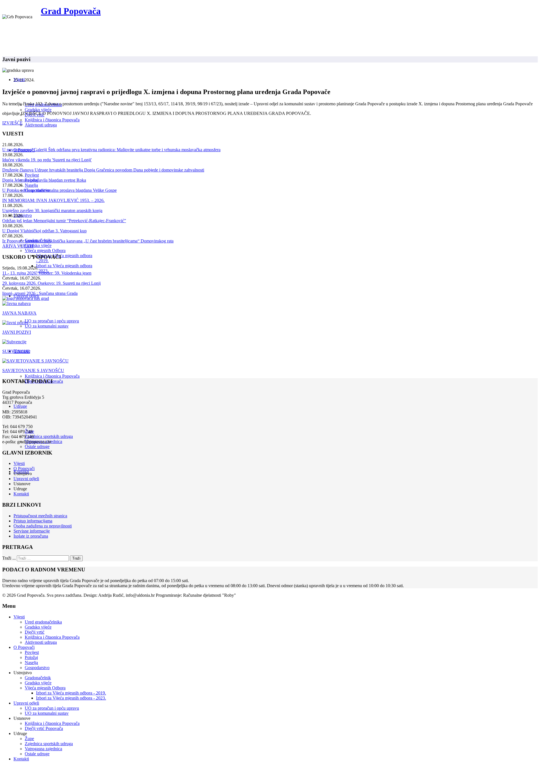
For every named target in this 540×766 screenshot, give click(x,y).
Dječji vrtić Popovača (44, 728)
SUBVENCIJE (16, 351)
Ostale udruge (37, 446)
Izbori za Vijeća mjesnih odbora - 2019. (71, 693)
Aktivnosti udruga (41, 125)
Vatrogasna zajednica (43, 748)
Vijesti (19, 463)
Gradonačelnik (38, 677)
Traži (76, 558)
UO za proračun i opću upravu (52, 321)
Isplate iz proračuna (31, 536)
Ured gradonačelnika (43, 622)
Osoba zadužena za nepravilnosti (43, 526)
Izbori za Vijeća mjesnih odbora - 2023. (71, 698)
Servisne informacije (32, 531)
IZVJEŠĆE (12, 123)
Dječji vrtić (34, 632)
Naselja (31, 185)
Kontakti (21, 493)
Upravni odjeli (26, 478)
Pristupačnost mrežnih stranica (40, 515)
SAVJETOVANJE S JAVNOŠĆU (33, 370)
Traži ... (9, 558)
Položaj (31, 657)
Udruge (20, 406)
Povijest (32, 175)
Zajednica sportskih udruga (49, 436)
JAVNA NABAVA (19, 313)
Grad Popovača (71, 11)
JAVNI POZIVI (16, 332)
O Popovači (24, 468)
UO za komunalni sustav (47, 326)
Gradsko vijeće (38, 109)
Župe (29, 738)
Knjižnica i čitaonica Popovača (52, 119)
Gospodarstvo (37, 667)
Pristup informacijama (33, 520)
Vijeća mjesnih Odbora (45, 250)
